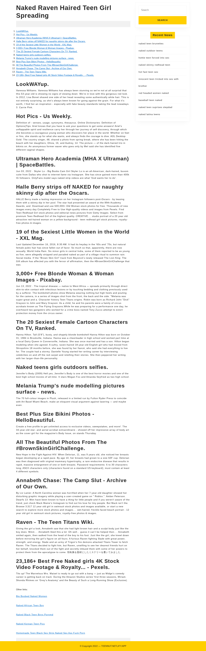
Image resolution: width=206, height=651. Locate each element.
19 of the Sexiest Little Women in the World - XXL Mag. (44, 44)
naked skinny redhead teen (154, 65)
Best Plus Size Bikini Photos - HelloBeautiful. (38, 61)
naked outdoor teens (151, 50)
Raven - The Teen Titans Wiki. (31, 71)
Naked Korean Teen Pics (30, 623)
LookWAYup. (22, 31)
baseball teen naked (150, 100)
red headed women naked (154, 93)
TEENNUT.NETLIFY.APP (113, 646)
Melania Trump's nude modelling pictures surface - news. (45, 58)
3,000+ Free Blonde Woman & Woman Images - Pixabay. (45, 48)
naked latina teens (149, 114)
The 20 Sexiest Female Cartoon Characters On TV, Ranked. (46, 51)
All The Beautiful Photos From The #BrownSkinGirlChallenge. (47, 65)
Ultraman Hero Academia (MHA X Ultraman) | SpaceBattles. (46, 38)
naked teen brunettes (151, 43)
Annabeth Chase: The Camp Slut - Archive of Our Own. (44, 68)
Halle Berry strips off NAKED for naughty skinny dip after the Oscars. (51, 41)
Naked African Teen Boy (30, 605)
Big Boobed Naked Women (31, 596)
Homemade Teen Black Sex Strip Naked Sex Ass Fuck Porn (50, 633)
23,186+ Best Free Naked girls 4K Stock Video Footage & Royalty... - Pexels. (55, 75)
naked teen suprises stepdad (155, 107)
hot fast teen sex (148, 72)
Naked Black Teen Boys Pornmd (34, 614)
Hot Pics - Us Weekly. (27, 34)
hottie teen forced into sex (154, 57)
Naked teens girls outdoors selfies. (33, 55)
